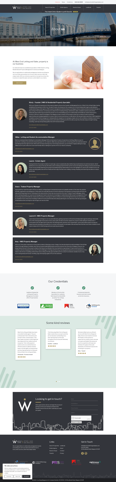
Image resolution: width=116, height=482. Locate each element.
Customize (8, 476)
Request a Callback (76, 422)
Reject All (18, 476)
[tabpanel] (28, 344)
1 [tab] (56, 381)
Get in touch (19, 83)
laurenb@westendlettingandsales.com (39, 229)
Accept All (26, 476)
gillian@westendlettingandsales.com (24, 148)
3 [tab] (59, 381)
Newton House (77, 7)
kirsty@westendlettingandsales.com (38, 124)
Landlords (88, 7)
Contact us (70, 2)
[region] (17, 471)
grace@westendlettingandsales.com (24, 203)
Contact (62, 450)
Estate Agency (64, 7)
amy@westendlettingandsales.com (24, 256)
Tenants (98, 7)
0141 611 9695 (79, 2)
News (63, 2)
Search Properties (50, 7)
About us (57, 2)
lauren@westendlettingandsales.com (38, 174)
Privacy (62, 453)
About (61, 448)
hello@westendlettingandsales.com (94, 2)
